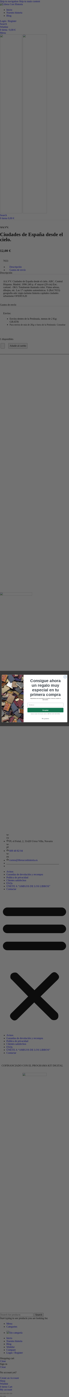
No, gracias (45, 718)
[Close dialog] (65, 676)
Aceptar (45, 710)
